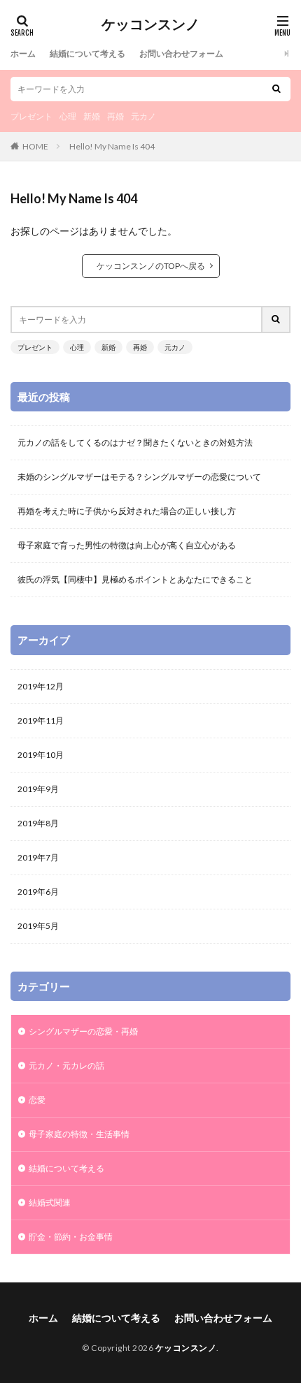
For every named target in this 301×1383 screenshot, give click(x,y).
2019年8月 (38, 823)
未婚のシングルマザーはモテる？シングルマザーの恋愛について (139, 476)
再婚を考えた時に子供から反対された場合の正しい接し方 (127, 511)
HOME (35, 146)
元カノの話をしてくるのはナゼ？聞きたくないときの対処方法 (135, 442)
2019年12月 (41, 686)
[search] (276, 89)
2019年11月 (41, 720)
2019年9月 (38, 789)
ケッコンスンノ (151, 24)
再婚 (115, 116)
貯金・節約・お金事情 (71, 1236)
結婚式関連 (50, 1202)
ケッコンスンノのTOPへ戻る (151, 266)
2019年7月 (38, 857)
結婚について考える (87, 53)
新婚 (91, 116)
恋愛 (37, 1100)
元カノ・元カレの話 (66, 1065)
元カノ (143, 116)
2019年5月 (38, 926)
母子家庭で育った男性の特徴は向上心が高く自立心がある (127, 545)
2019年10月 (41, 754)
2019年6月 (38, 891)
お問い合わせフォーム (181, 53)
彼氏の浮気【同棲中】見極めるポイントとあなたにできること (135, 579)
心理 (67, 116)
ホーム (23, 53)
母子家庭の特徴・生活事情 (79, 1134)
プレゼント (31, 116)
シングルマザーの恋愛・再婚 (83, 1031)
